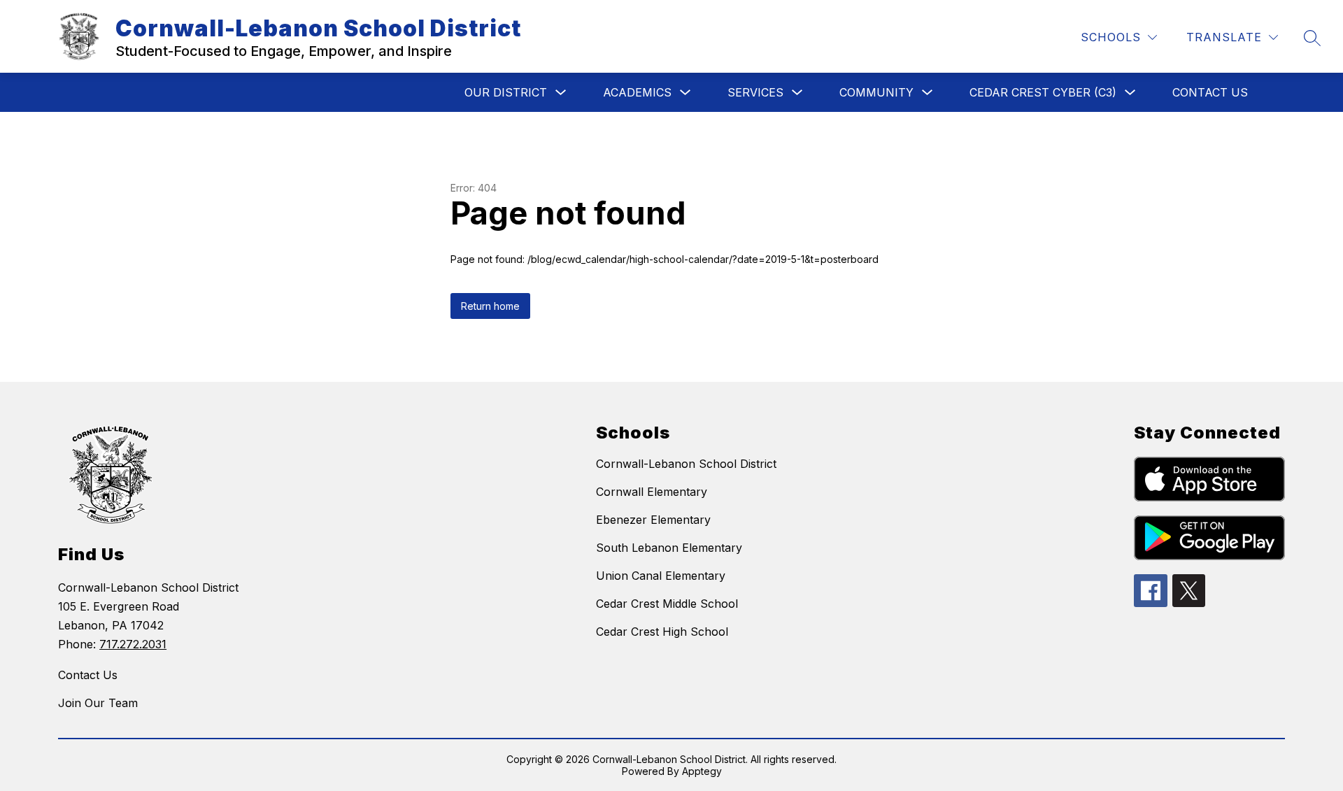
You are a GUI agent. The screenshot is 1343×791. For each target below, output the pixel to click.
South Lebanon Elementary (669, 548)
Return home (490, 306)
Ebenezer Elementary (653, 520)
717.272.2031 (132, 644)
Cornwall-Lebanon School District (686, 464)
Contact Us (1210, 92)
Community (876, 92)
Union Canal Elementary (660, 576)
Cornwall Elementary (651, 492)
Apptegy (702, 771)
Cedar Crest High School (662, 632)
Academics (637, 92)
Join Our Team (98, 703)
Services (755, 92)
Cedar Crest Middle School (667, 604)
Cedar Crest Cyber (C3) (1042, 92)
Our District (505, 92)
